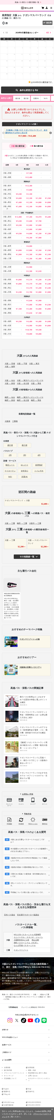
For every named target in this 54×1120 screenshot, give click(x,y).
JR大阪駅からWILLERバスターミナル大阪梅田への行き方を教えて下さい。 (29, 850)
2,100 (30, 194)
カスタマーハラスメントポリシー (39, 1080)
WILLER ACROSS (34, 1105)
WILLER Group (9, 1102)
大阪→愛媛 (7, 309)
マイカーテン (10, 471)
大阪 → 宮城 (10, 364)
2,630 (39, 271)
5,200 (39, 234)
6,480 (49, 217)
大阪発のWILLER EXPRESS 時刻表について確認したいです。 (28, 859)
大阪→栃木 (7, 186)
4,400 (30, 322)
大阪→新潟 (7, 217)
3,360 (39, 250)
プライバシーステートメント (14, 1073)
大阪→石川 (7, 225)
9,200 (19, 221)
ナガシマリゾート (21, 950)
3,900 (39, 301)
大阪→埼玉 (7, 194)
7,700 (39, 221)
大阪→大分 (7, 334)
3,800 (30, 250)
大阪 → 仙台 (10, 380)
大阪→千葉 (7, 198)
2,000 (19, 254)
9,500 (19, 234)
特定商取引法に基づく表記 (37, 1073)
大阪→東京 (7, 202)
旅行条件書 (8, 1070)
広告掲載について (10, 1078)
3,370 (30, 280)
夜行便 (26, 98)
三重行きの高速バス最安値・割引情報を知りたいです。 (28, 875)
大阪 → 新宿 (10, 383)
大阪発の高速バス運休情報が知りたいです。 (27, 867)
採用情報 (31, 1067)
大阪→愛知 (7, 254)
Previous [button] (3, 133)
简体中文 (31, 1091)
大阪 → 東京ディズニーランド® (30, 380)
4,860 (39, 326)
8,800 (30, 334)
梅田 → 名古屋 (23, 400)
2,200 (30, 259)
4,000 (19, 280)
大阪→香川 (7, 304)
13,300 (29, 186)
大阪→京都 (7, 267)
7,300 (19, 309)
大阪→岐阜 (7, 246)
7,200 (30, 217)
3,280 (39, 280)
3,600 (39, 225)
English (6, 1089)
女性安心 (24, 471)
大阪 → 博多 (36, 383)
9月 (47, 33)
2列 (10, 455)
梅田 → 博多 (36, 400)
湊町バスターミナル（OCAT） (26, 943)
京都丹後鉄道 (8, 1105)
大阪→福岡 (7, 321)
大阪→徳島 (7, 300)
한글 (29, 1089)
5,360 (39, 198)
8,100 (19, 225)
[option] (27, 133)
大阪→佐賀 (7, 325)
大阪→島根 (7, 284)
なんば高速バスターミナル (25, 945)
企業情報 (7, 1067)
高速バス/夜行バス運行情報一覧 (27, 2)
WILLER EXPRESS (34, 1102)
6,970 (39, 217)
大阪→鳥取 (7, 279)
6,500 (19, 322)
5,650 (30, 313)
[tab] (17, 146)
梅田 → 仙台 (10, 397)
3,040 (30, 301)
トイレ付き (39, 471)
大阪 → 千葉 (22, 364)
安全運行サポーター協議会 (28, 915)
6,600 (19, 198)
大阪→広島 (7, 292)
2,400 (39, 259)
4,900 (30, 326)
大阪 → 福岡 (10, 367)
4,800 (39, 202)
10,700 (29, 330)
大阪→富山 (7, 221)
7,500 (30, 173)
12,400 (29, 177)
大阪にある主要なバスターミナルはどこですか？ (27, 841)
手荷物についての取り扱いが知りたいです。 (27, 892)
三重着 (15, 421)
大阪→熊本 (7, 330)
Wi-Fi (45, 98)
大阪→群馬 (7, 190)
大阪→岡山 (7, 288)
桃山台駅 (35, 940)
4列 (39, 455)
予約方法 (27, 814)
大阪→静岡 (7, 250)
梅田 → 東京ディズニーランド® (30, 397)
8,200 (19, 194)
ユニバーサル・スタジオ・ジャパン (28, 937)
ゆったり (24, 465)
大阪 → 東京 (34, 364)
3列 (24, 455)
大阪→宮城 (7, 173)
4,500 (49, 305)
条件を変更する (27, 90)
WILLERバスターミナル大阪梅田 (27, 935)
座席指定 (39, 465)
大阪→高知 (7, 313)
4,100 (19, 292)
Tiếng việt (7, 1094)
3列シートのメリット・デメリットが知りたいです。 (28, 884)
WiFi (10, 477)
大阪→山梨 (7, 233)
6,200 (30, 238)
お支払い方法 (27, 794)
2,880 (39, 292)
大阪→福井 (7, 229)
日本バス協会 (9, 915)
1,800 (39, 254)
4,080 (39, 309)
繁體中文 (7, 1091)
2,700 (30, 292)
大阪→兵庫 (7, 271)
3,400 (30, 309)
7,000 (39, 238)
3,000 (30, 190)
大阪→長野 (7, 237)
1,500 (30, 254)
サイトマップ (8, 1076)
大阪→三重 (7, 258)
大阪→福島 (7, 177)
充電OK (36, 98)
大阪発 (7, 421)
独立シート (10, 465)
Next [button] (50, 133)
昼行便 (17, 98)
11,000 (19, 217)
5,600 (30, 221)
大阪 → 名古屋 (23, 383)
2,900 (30, 267)
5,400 (19, 202)
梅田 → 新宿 (10, 400)
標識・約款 (32, 1070)
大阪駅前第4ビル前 (21, 940)
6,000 (30, 246)
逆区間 (49, 23)
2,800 (30, 225)
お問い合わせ (32, 1076)
